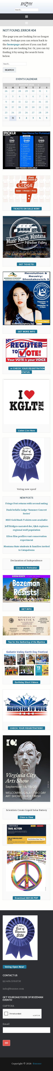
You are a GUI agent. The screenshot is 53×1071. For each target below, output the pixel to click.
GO (6, 1042)
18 (19, 107)
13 (33, 102)
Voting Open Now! (14, 966)
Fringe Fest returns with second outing (26, 503)
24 (12, 112)
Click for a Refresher (26, 567)
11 (20, 102)
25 (19, 112)
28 (19, 91)
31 (40, 91)
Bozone (37, 1063)
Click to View (26, 817)
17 (13, 107)
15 (47, 102)
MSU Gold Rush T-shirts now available (27, 520)
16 (6, 107)
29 (26, 91)
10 (13, 102)
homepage (13, 44)
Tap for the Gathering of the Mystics (26, 641)
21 (40, 107)
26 (6, 91)
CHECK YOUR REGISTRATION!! (26, 728)
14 (40, 102)
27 (13, 91)
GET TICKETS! (26, 264)
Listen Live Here (26, 430)
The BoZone (26, 4)
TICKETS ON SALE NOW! (26, 208)
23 (6, 112)
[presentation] (22, 1014)
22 (46, 107)
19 (26, 107)
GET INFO (26, 609)
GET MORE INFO (26, 331)
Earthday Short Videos (26, 682)
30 (33, 91)
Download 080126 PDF (26, 897)
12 (26, 102)
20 (33, 107)
